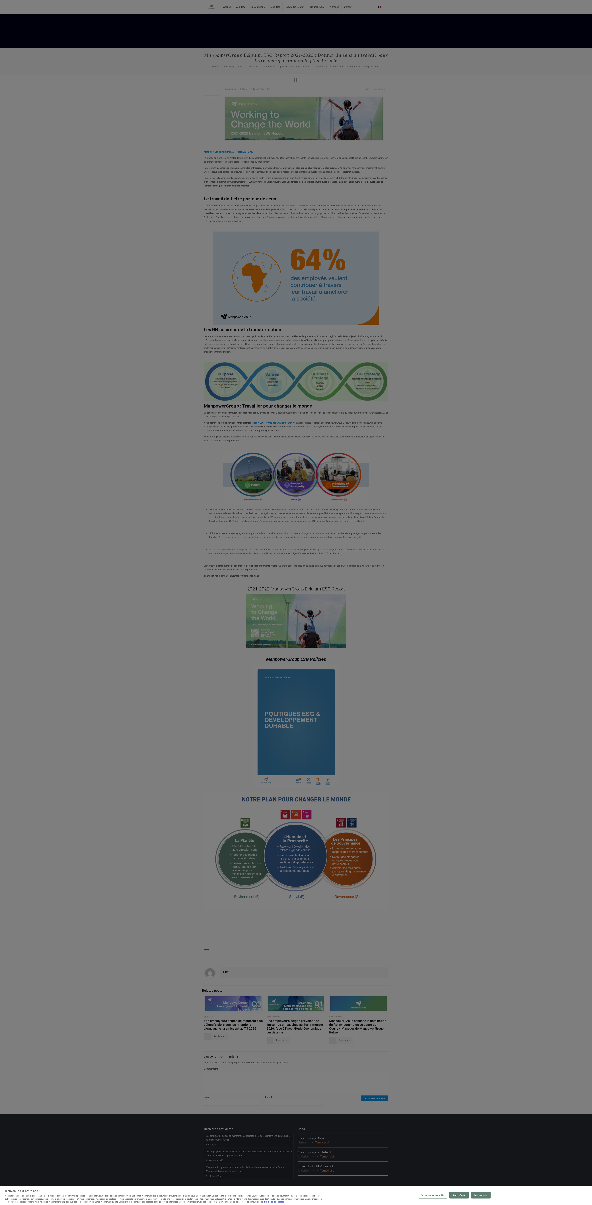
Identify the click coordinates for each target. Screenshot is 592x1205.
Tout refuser (459, 1195)
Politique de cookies (274, 1202)
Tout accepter (481, 1195)
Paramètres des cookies (433, 1195)
